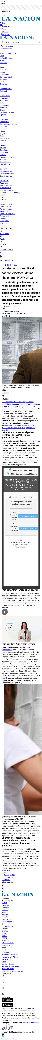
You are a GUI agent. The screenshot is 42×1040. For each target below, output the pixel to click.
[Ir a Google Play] (7, 1001)
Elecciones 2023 (10, 875)
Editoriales (4, 119)
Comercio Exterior (6, 77)
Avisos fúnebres (6, 185)
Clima (2, 56)
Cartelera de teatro (7, 174)
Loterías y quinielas (7, 157)
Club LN (5, 32)
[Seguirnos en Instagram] (3, 989)
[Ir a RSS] (3, 995)
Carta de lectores (6, 190)
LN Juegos (3, 145)
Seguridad (4, 98)
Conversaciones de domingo (10, 192)
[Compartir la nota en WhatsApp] (7, 393)
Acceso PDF (4, 181)
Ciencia (2, 110)
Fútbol (2, 131)
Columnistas (4, 122)
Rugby (2, 133)
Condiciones (26, 1023)
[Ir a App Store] (7, 1006)
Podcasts (3, 159)
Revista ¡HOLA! (5, 207)
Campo (2, 72)
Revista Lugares (6, 209)
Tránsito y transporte (8, 53)
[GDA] (7, 1030)
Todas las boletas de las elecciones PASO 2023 (18, 425)
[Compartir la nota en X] (5, 399)
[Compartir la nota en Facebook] (3, 399)
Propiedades (4, 74)
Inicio (4, 23)
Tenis (2, 136)
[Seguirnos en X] (3, 982)
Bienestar (3, 108)
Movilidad (3, 79)
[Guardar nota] (3, 390)
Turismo (3, 148)
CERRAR (2, 1)
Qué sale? (3, 169)
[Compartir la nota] (3, 393)
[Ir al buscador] (3, 15)
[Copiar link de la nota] (3, 396)
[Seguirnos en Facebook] (3, 976)
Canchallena (4, 138)
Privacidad (35, 1023)
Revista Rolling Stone (7, 214)
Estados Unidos (6, 89)
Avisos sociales (5, 188)
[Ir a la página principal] (21, 20)
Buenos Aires (5, 96)
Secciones (6, 26)
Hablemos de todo (7, 112)
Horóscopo (4, 152)
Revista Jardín (5, 216)
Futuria (2, 67)
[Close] (3, 885)
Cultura (2, 103)
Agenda (4, 873)
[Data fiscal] (3, 1036)
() (21, 404)
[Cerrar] (33, 38)
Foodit (4, 29)
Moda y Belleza (5, 162)
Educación (4, 100)
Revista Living (5, 211)
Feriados (3, 155)
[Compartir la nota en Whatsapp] (5, 393)
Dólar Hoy (3, 70)
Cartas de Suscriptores (8, 124)
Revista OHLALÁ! (6, 204)
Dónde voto (8, 877)
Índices (2, 82)
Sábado (3, 195)
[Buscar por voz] (39, 42)
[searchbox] (20, 42)
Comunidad (4, 105)
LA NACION (6, 265)
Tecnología (4, 150)
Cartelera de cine (6, 171)
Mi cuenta (6, 35)
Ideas (2, 197)
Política (14, 265)
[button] (21, 148)
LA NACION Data (6, 58)
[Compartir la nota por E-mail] (7, 399)
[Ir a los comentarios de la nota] (5, 390)
